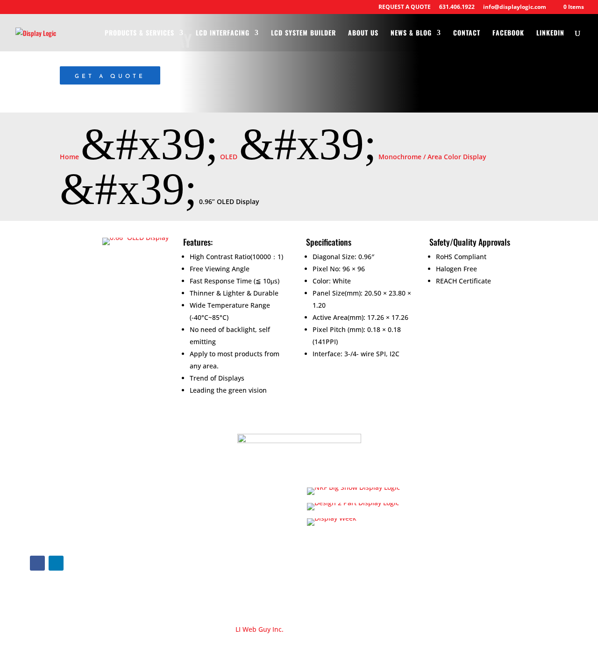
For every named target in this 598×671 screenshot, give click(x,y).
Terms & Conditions (477, 534)
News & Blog (411, 33)
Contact (466, 33)
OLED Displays (194, 537)
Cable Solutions (196, 573)
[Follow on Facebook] (37, 563)
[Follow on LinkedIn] (56, 563)
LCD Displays (191, 485)
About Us (363, 33)
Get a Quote (110, 76)
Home (455, 471)
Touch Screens (195, 555)
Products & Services (139, 33)
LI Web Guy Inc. (259, 629)
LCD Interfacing (222, 33)
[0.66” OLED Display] (135, 237)
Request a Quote (472, 513)
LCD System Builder (303, 33)
